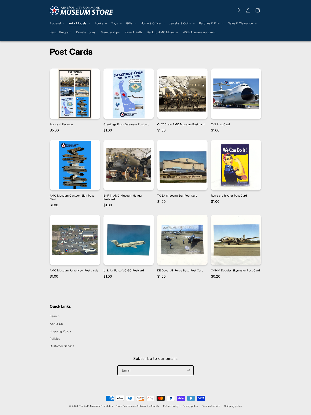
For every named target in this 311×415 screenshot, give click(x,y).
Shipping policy (233, 406)
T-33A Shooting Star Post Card (177, 195)
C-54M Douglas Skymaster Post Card (235, 270)
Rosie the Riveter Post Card (229, 195)
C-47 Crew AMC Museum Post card (181, 124)
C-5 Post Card (220, 124)
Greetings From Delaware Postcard (126, 124)
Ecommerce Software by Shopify (141, 406)
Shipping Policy (60, 331)
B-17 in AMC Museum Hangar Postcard (122, 197)
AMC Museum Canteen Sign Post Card (72, 197)
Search (54, 316)
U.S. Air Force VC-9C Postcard (123, 270)
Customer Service (62, 346)
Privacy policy (190, 406)
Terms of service (211, 406)
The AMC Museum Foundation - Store (100, 406)
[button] (56, 23)
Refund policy (171, 406)
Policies (55, 338)
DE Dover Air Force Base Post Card (180, 270)
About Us (56, 324)
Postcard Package (61, 124)
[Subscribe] (188, 370)
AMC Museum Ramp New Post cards (74, 270)
